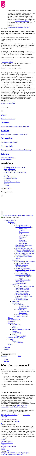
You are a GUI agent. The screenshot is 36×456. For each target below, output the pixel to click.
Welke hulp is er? (21, 298)
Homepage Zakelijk (10, 220)
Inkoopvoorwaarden (7, 454)
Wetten (14, 326)
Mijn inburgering (24, 306)
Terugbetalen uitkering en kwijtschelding (23, 280)
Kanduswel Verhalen (10, 178)
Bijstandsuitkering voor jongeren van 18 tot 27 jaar (25, 270)
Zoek (19, 356)
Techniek (22, 230)
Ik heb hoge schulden (22, 293)
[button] (4, 354)
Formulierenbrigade (10, 177)
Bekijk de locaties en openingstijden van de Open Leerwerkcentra (15, 406)
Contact (6, 183)
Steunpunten (22, 308)
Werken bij (15, 328)
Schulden (14, 285)
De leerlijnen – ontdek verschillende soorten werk (23, 226)
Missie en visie (16, 324)
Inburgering (15, 303)
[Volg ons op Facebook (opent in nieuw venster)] (7, 188)
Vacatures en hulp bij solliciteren (25, 250)
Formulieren (15, 341)
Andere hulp (15, 301)
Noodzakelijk (5, 73)
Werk (13, 223)
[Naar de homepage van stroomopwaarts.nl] (18, 215)
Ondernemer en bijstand (22, 263)
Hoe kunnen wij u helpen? (8, 354)
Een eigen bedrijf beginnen (23, 255)
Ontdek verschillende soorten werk (14, 167)
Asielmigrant (19, 304)
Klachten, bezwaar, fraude (12, 182)
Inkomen (14, 260)
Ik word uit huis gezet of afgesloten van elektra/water (24, 295)
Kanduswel (11, 321)
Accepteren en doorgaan (22, 27)
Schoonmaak (23, 242)
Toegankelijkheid (18, 454)
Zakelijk (6, 349)
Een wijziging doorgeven (23, 268)
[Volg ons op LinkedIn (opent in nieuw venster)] (10, 188)
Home (6, 359)
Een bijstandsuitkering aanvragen (25, 261)
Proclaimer (12, 453)
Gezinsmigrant (20, 309)
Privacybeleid (5, 453)
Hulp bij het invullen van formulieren (15, 172)
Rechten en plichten (21, 273)
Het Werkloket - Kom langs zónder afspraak (24, 245)
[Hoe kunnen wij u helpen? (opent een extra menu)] (1, 352)
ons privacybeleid (7, 62)
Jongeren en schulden (22, 299)
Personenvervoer (24, 232)
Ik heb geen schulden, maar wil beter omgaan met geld (25, 287)
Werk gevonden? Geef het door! (25, 253)
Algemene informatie (22, 316)
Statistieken (19, 86)
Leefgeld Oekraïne (9, 169)
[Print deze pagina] (1, 423)
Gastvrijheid (22, 237)
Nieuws (6, 175)
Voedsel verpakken (24, 235)
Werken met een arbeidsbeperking (25, 251)
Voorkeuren (24, 79)
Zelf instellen (11, 27)
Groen (21, 238)
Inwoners (11, 222)
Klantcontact (23, 228)
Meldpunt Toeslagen (10, 170)
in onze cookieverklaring (22, 21)
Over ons (7, 180)
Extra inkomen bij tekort (23, 275)
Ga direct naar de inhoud (8, 103)
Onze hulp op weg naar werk (24, 248)
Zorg (20, 233)
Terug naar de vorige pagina (9, 419)
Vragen (6, 185)
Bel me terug (19, 342)
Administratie (23, 243)
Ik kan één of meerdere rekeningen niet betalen (22, 290)
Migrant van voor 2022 (22, 314)
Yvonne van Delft (21, 336)
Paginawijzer (24, 453)
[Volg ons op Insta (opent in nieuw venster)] (8, 188)
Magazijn (22, 240)
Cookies (18, 453)
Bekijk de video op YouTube (9, 415)
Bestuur (14, 334)
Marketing (22, 91)
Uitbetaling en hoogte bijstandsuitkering (22, 265)
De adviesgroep (16, 332)
